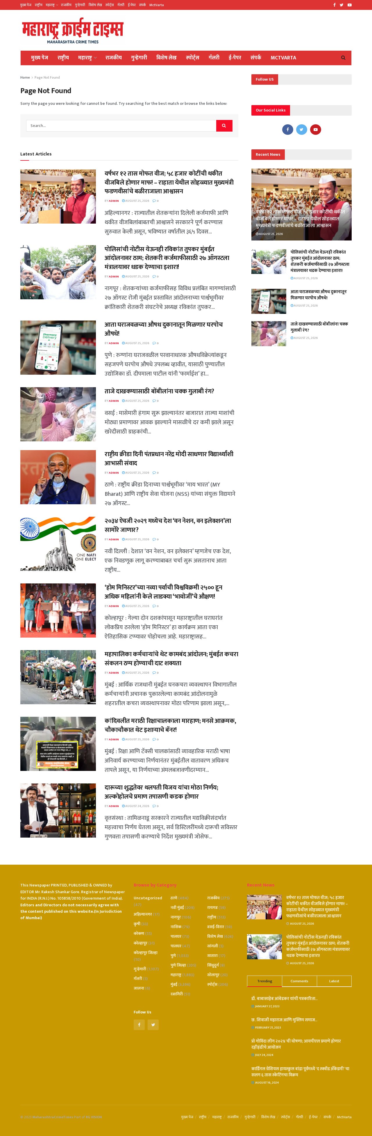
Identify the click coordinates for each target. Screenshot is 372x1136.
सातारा (212, 955)
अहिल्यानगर (143, 914)
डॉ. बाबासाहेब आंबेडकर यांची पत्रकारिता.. (284, 998)
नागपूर (176, 917)
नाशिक (176, 926)
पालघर (176, 936)
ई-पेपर (132, 5)
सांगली (212, 946)
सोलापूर (213, 975)
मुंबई (174, 984)
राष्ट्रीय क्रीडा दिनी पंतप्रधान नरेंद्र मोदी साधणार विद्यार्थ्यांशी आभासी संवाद (169, 459)
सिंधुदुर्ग (213, 965)
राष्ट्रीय (38, 5)
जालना (139, 988)
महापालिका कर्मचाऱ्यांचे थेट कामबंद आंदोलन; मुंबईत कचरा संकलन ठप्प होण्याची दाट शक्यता (171, 659)
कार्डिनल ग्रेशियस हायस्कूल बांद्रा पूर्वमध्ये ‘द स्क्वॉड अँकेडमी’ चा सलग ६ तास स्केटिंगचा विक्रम (300, 1072)
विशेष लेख (95, 5)
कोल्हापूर (140, 943)
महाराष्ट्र (50, 5)
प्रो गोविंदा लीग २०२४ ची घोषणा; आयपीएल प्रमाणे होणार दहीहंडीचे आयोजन (296, 1044)
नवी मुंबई (177, 907)
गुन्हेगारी (80, 5)
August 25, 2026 (137, 201)
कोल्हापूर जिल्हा (146, 952)
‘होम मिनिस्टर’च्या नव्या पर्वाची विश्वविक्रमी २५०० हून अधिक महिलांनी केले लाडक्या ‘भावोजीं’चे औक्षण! (163, 592)
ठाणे (174, 898)
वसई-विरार (215, 926)
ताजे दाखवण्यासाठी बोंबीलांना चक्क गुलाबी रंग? (159, 391)
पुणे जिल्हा (178, 965)
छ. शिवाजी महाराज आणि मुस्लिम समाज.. (284, 1020)
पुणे (173, 955)
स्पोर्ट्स (109, 5)
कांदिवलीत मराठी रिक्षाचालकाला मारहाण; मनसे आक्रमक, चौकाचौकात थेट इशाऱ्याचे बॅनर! (170, 725)
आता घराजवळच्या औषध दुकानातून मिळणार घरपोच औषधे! (164, 329)
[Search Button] (224, 126)
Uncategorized (148, 898)
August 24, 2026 (137, 806)
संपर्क (142, 5)
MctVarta (156, 5)
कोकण (139, 933)
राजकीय (66, 5)
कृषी (137, 924)
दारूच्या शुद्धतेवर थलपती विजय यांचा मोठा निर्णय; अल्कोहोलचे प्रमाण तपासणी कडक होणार (161, 792)
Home (25, 77)
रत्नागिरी (177, 994)
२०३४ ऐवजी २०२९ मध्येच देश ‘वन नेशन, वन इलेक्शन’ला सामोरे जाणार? (168, 525)
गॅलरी (120, 5)
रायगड (212, 907)
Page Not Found (47, 77)
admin (114, 201)
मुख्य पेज (25, 5)
